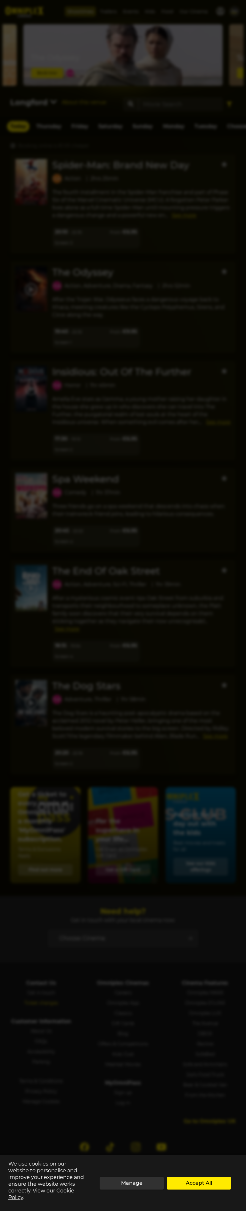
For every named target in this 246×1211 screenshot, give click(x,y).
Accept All (199, 1183)
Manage (132, 1183)
